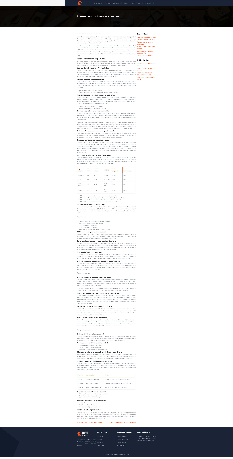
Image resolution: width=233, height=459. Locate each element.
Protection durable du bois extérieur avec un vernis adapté (122, 422)
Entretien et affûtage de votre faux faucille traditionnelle (90, 422)
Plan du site (116, 458)
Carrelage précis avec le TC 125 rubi (145, 55)
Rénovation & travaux (117, 3)
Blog (154, 3)
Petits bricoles (107, 3)
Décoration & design (147, 3)
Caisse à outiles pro (98, 3)
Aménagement (126, 3)
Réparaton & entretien (136, 3)
